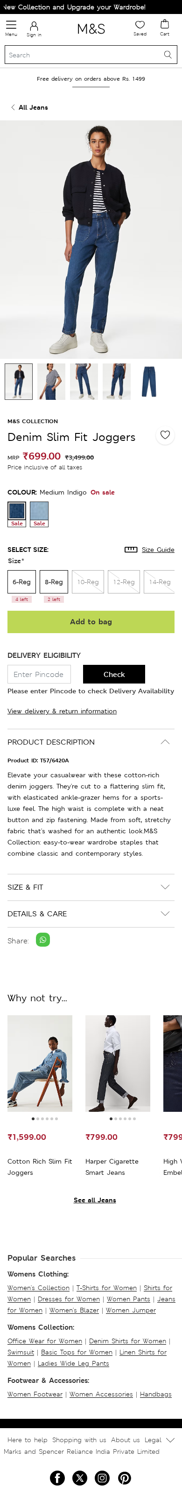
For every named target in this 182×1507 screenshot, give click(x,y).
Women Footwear (35, 1394)
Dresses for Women (69, 1299)
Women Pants (128, 1299)
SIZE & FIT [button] (25, 887)
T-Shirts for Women (107, 1288)
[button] (33, 1118)
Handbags (156, 1394)
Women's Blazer (74, 1310)
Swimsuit (20, 1352)
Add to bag (91, 622)
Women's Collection (38, 1288)
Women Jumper (131, 1310)
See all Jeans (95, 1199)
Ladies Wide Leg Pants (73, 1363)
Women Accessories (101, 1394)
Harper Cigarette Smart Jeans (112, 1167)
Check (114, 674)
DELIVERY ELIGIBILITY (44, 655)
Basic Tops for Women (76, 1352)
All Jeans (33, 107)
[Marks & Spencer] (91, 35)
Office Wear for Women (44, 1341)
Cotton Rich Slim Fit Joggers (39, 1167)
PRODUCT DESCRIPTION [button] (51, 742)
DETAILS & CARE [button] (37, 914)
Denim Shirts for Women (127, 1341)
